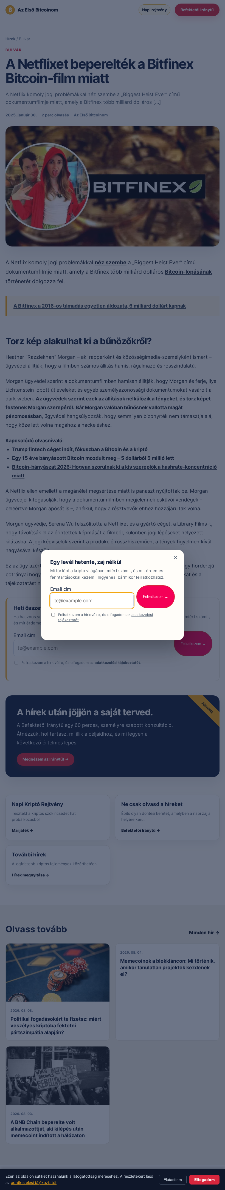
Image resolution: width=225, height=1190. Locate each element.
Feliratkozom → (155, 597)
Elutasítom (173, 1179)
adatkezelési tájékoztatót (34, 1182)
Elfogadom (204, 1179)
